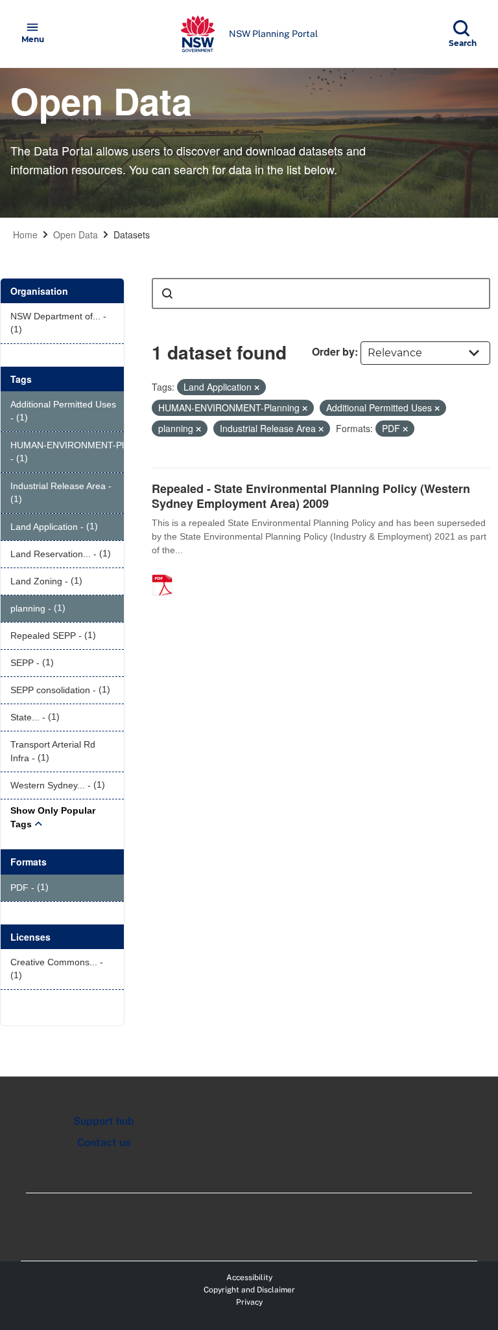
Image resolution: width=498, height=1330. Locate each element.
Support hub (103, 1121)
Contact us (103, 1142)
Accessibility (249, 1277)
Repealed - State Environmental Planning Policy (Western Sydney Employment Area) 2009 (311, 496)
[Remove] (256, 387)
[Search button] (167, 293)
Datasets (131, 234)
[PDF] (167, 571)
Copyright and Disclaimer (249, 1289)
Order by (333, 351)
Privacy (249, 1302)
